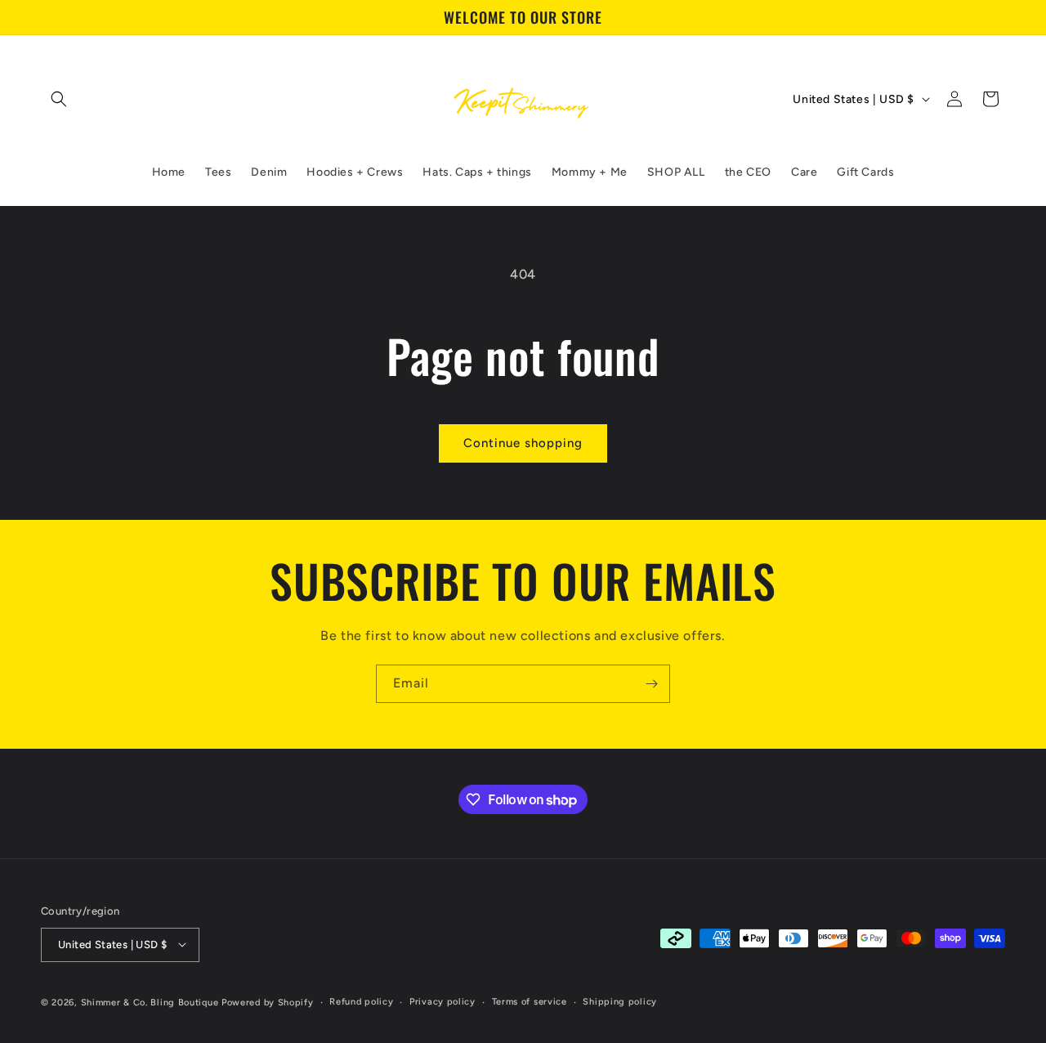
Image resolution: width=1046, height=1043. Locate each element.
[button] (59, 99)
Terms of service (529, 1001)
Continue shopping (523, 443)
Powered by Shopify (267, 1001)
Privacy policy (442, 1001)
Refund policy (361, 1001)
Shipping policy (620, 1001)
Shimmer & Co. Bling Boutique (150, 1001)
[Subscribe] (651, 684)
